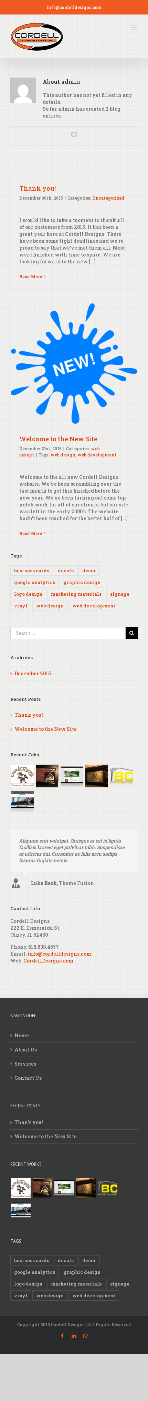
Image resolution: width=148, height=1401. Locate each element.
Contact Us (28, 1095)
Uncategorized (108, 198)
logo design (28, 594)
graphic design (82, 582)
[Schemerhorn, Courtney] (96, 776)
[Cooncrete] (22, 776)
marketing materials (76, 594)
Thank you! (37, 188)
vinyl (21, 606)
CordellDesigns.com (48, 978)
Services (25, 1081)
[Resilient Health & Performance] (22, 800)
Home (21, 1053)
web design (63, 454)
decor (89, 570)
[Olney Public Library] (72, 776)
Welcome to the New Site (58, 439)
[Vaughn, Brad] (47, 776)
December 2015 (32, 673)
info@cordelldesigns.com (74, 7)
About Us (25, 1067)
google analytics (34, 582)
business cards (31, 570)
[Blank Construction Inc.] (121, 776)
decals (66, 570)
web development (97, 454)
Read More (30, 276)
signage (119, 594)
